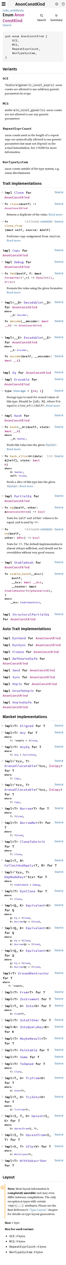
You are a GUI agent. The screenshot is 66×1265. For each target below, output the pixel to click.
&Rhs (20, 537)
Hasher (21, 438)
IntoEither (29, 1020)
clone (14, 204)
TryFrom (32, 1078)
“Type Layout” (38, 1210)
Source (7, 25)
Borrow (26, 808)
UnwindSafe (22, 702)
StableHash (23, 562)
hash (13, 427)
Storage (19, 391)
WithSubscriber (33, 1161)
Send (16, 670)
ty (22, 10)
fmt (12, 273)
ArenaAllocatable (19, 766)
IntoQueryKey (31, 1027)
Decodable (32, 302)
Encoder (22, 350)
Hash (18, 416)
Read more (55, 214)
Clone (19, 193)
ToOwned (26, 1064)
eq (11, 507)
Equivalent (35, 905)
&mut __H (12, 431)
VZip (29, 1146)
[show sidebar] (3, 4)
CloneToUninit (32, 842)
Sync (16, 677)
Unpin (17, 684)
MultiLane (20, 1154)
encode (15, 356)
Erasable (22, 379)
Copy (16, 250)
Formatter (12, 277)
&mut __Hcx (33, 582)
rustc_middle (11, 10)
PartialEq (23, 496)
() (50, 277)
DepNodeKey (14, 877)
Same (24, 1057)
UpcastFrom (21, 1128)
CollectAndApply (18, 865)
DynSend (19, 638)
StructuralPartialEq (30, 614)
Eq (14, 373)
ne (6, 533)
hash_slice (18, 456)
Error (9, 282)
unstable (46, 221)
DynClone (27, 891)
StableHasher (15, 590)
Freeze (18, 652)
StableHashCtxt (30, 602)
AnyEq (25, 747)
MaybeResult (30, 1039)
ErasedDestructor (33, 973)
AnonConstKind (30, 4)
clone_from (13, 225)
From (24, 992)
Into (29, 1006)
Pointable (28, 1050)
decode (15, 321)
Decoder (22, 315)
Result (41, 277)
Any (23, 733)
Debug (19, 262)
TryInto (32, 1097)
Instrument (29, 999)
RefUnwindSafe (24, 659)
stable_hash (19, 574)
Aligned (26, 726)
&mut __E (12, 360)
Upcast (37, 1116)
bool (41, 511)
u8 (34, 391)
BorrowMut (28, 823)
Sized (22, 475)
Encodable (32, 338)
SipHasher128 (38, 590)
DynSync (19, 645)
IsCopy (55, 766)
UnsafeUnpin (23, 691)
